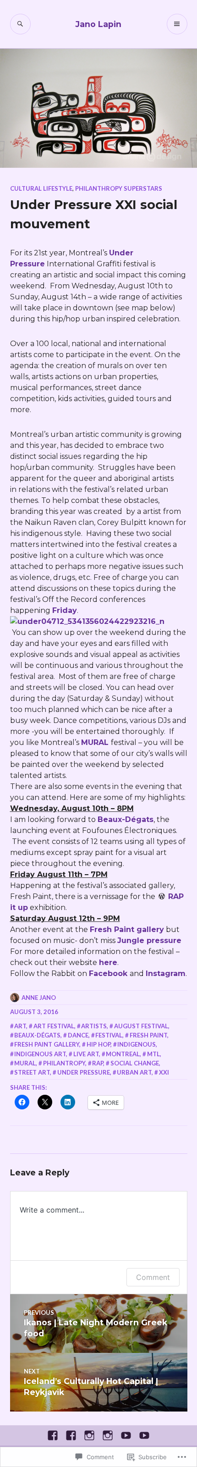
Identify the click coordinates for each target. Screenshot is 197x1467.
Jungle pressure (149, 940)
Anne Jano (39, 997)
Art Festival (53, 1026)
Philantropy (64, 1063)
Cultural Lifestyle (41, 188)
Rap (97, 1063)
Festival (108, 1035)
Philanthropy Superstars (118, 188)
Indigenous (136, 1044)
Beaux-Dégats (125, 819)
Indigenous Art (40, 1054)
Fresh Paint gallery (127, 929)
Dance (78, 1035)
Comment (153, 1277)
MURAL (96, 742)
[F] (53, 1435)
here (108, 962)
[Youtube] (126, 1435)
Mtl (153, 1054)
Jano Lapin (98, 24)
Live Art (86, 1054)
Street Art (32, 1072)
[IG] (89, 1435)
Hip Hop (98, 1044)
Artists (94, 1026)
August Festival (141, 1026)
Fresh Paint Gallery (46, 1044)
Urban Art (134, 1072)
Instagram (166, 973)
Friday (64, 610)
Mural (25, 1063)
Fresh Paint (148, 1035)
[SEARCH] (20, 24)
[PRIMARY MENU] (177, 24)
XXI (164, 1072)
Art (20, 1026)
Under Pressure (83, 1072)
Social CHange (134, 1063)
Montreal (123, 1054)
